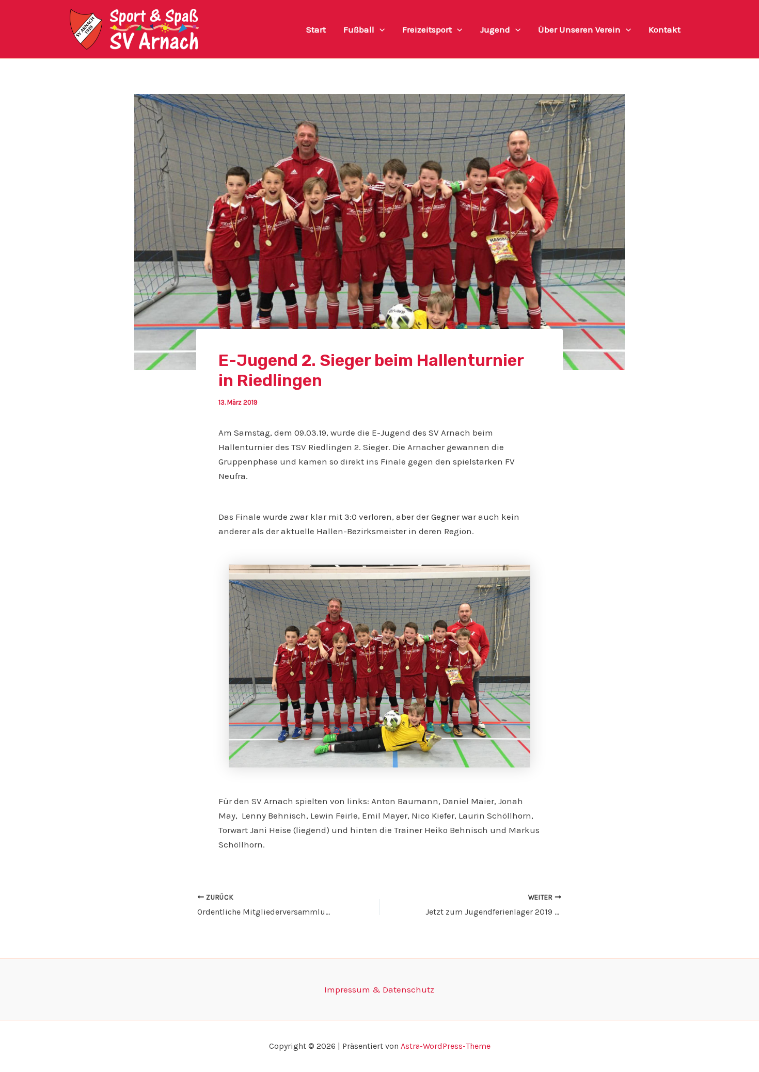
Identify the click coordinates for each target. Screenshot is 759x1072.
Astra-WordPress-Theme (446, 1046)
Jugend (495, 29)
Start (316, 29)
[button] (379, 29)
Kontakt (665, 29)
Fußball (358, 29)
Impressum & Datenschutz (379, 989)
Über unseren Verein (579, 29)
